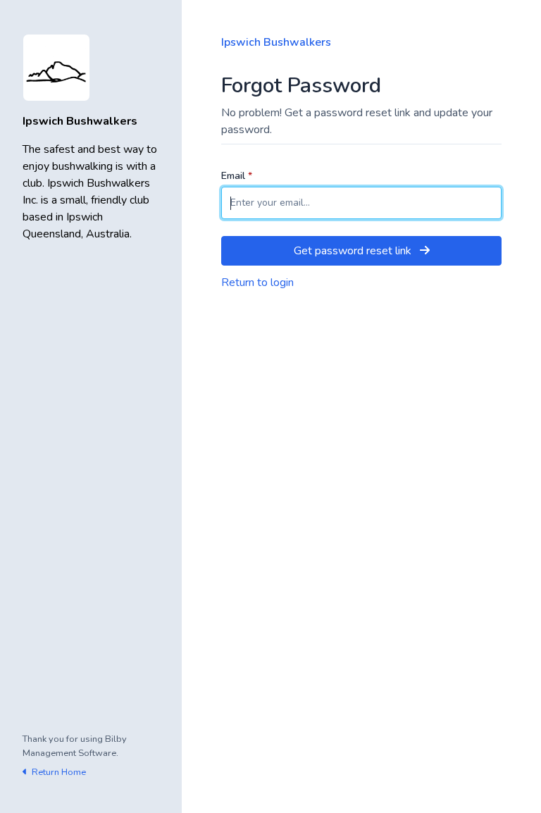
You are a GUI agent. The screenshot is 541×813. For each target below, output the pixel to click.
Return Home (58, 772)
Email (236, 175)
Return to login (257, 282)
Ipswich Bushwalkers (276, 42)
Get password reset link (354, 251)
